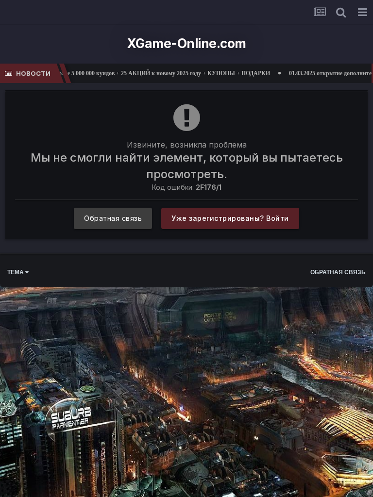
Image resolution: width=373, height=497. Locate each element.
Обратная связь (113, 218)
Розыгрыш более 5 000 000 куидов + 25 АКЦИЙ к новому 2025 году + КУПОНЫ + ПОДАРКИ (130, 73)
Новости (33, 73)
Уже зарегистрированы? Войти (230, 218)
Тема (16, 272)
